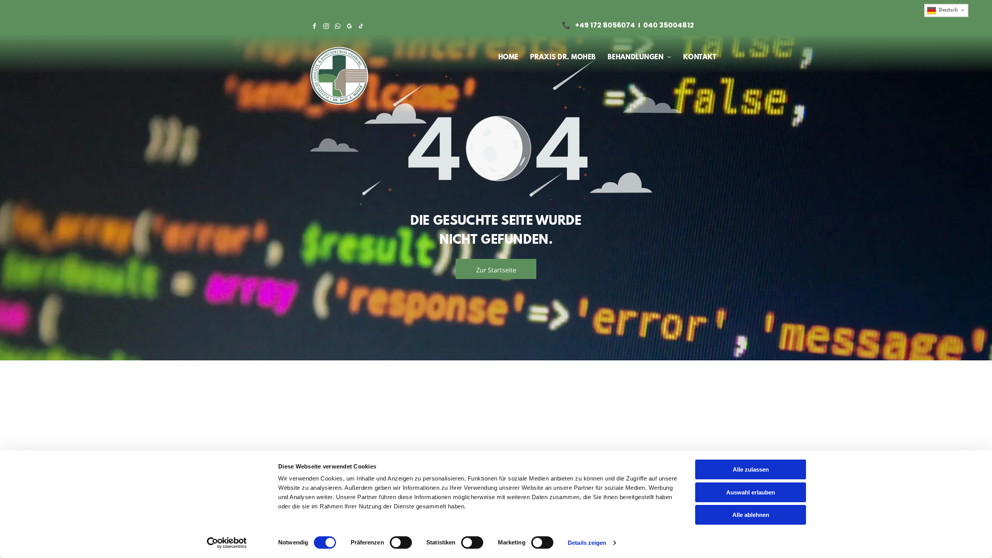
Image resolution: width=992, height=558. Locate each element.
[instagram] (326, 27)
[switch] (401, 542)
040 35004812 (668, 25)
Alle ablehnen (750, 515)
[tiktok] (360, 27)
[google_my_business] (349, 27)
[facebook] (314, 27)
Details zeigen (587, 542)
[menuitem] (508, 58)
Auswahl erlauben (750, 492)
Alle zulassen (751, 469)
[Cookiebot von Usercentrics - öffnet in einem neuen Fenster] (227, 543)
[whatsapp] (337, 27)
